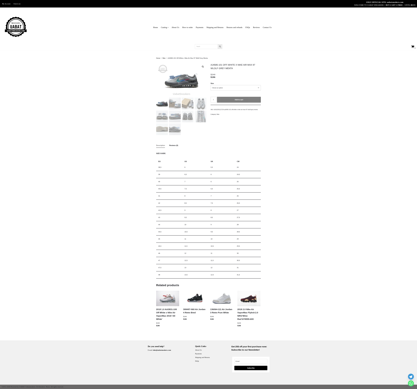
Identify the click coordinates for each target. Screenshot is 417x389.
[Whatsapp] (411, 383)
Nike (163, 58)
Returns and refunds (234, 27)
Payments (199, 27)
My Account (6, 4)
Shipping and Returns (214, 27)
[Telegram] (411, 377)
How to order (187, 27)
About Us (175, 27)
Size (212, 83)
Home (155, 27)
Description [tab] (160, 145)
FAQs (247, 27)
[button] (168, 27)
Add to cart (239, 100)
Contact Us (267, 27)
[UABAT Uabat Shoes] (16, 27)
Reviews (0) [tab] (173, 145)
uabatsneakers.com (395, 2)
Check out (16, 4)
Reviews (256, 27)
